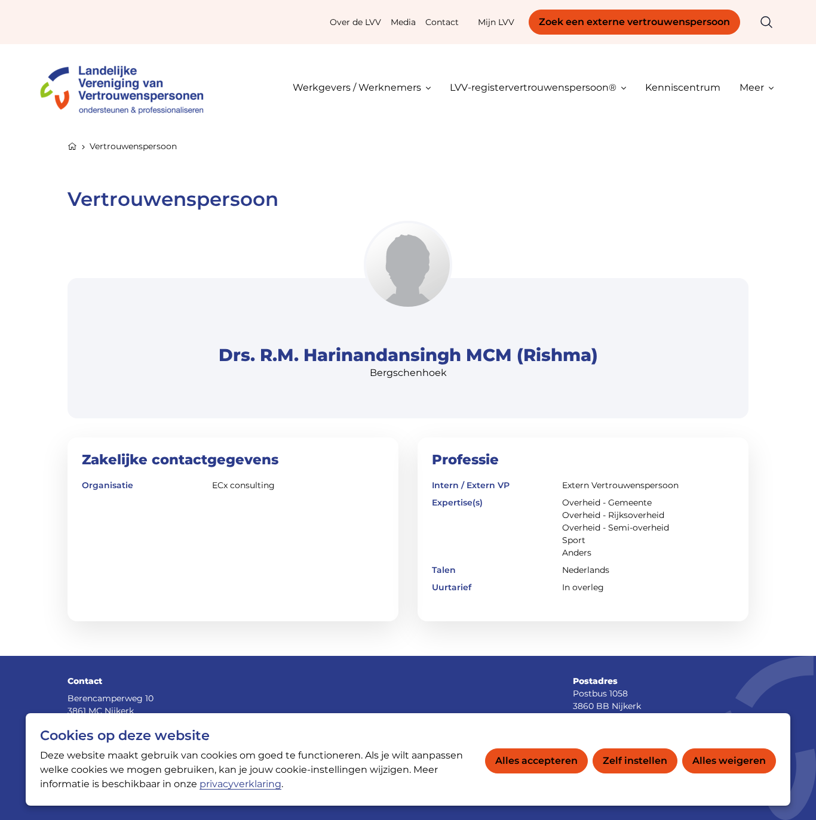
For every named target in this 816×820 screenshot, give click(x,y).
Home (72, 145)
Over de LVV (355, 22)
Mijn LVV (496, 22)
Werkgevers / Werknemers (357, 87)
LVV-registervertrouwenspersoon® (533, 87)
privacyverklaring (240, 784)
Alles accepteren (536, 760)
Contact (442, 22)
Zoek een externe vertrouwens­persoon (634, 21)
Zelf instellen (635, 760)
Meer (752, 87)
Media (403, 22)
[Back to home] (127, 87)
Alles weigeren (729, 760)
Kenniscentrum (682, 87)
